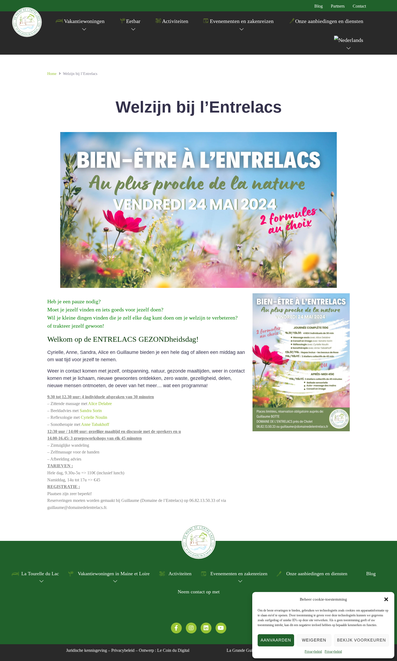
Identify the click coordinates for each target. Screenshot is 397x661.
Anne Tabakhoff (95, 424)
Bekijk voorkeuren (361, 640)
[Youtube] (221, 628)
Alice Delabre (100, 403)
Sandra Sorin (91, 410)
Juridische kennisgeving (86, 650)
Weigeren (314, 640)
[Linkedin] (206, 628)
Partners (338, 6)
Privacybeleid (313, 651)
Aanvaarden (276, 640)
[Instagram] (191, 628)
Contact (359, 6)
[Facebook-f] (176, 628)
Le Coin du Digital (173, 650)
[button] (386, 599)
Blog (318, 6)
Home (51, 74)
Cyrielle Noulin (94, 417)
